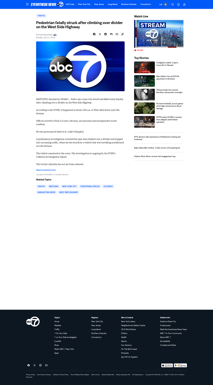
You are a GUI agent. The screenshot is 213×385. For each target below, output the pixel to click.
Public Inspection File (123, 374)
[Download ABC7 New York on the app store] (167, 365)
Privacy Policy (30, 374)
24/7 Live (70, 4)
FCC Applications (137, 374)
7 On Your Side (60, 333)
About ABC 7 (165, 337)
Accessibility (165, 341)
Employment (165, 325)
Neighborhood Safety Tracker (133, 325)
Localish (57, 341)
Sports (124, 341)
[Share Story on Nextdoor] (111, 34)
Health (123, 337)
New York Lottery (128, 322)
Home (56, 322)
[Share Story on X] (100, 34)
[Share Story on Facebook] (94, 34)
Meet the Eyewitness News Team (173, 329)
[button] (27, 4)
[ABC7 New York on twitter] (34, 365)
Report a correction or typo (46, 170)
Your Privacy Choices (44, 374)
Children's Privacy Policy (61, 374)
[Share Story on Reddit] (105, 34)
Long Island (112, 4)
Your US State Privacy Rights (80, 374)
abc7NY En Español (129, 357)
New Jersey (99, 4)
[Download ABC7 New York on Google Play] (180, 365)
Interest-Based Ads (108, 374)
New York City (84, 4)
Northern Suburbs (128, 4)
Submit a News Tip (168, 322)
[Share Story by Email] (117, 34)
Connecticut (145, 4)
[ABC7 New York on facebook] (28, 365)
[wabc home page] (33, 321)
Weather (57, 325)
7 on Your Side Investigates (65, 337)
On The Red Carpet (129, 349)
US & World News (128, 329)
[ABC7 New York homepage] (47, 4)
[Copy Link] (122, 34)
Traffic (57, 329)
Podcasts (125, 353)
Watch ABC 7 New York (64, 349)
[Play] (158, 34)
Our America (126, 345)
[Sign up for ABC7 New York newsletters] (46, 365)
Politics (124, 333)
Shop (56, 345)
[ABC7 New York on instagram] (40, 365)
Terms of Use (95, 374)
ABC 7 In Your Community (171, 333)
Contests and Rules (168, 345)
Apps (56, 353)
